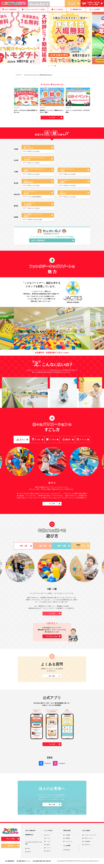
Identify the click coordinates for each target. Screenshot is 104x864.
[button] (48, 65)
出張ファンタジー (89, 838)
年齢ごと (49, 851)
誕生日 (68, 439)
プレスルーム (69, 841)
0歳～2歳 (23, 546)
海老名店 (63, 192)
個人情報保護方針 (9, 861)
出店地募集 (87, 841)
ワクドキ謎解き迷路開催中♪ (35, 196)
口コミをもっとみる (52, 636)
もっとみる (52, 117)
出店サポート (88, 844)
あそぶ (22, 439)
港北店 (30, 192)
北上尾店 (35, 158)
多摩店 (64, 181)
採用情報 (68, 838)
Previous (9, 461)
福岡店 (33, 215)
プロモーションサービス (90, 835)
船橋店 (33, 170)
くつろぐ (53, 439)
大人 (83, 546)
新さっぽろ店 (28, 147)
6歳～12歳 (61, 546)
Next (94, 461)
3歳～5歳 (42, 546)
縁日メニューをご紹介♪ (34, 151)
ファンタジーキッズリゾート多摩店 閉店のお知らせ (38, 74)
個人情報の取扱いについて (23, 861)
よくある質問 (96, 9)
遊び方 (29, 851)
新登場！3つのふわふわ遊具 (35, 219)
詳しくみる (52, 804)
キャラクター (66, 849)
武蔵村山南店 (28, 181)
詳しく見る (52, 676)
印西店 (67, 170)
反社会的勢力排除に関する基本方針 (42, 861)
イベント (83, 439)
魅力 (29, 848)
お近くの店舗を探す (11, 9)
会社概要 (68, 835)
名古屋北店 (29, 204)
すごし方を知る (58, 9)
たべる (37, 439)
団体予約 (10, 845)
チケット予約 (10, 839)
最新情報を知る (77, 9)
